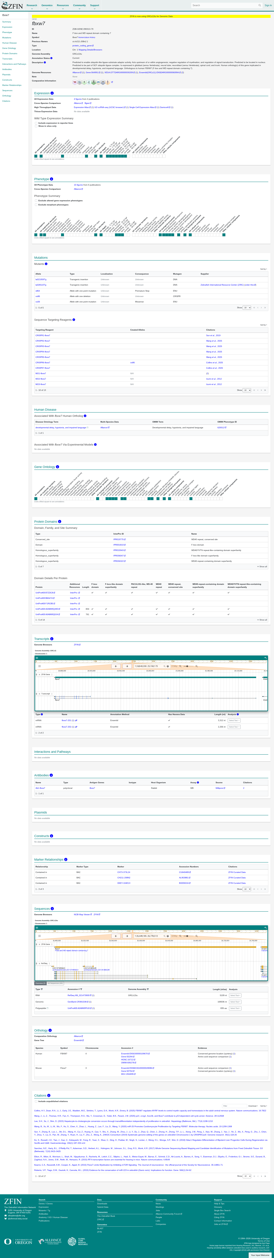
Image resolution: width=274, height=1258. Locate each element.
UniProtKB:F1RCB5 (44, 603)
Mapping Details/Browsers (90, 50)
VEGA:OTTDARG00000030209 (118, 72)
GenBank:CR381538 (77, 1002)
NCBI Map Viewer (82, 914)
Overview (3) (40, 983)
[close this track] (39, 674)
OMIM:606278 (127, 1062)
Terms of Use (264, 1241)
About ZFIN (219, 1214)
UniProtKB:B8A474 (44, 598)
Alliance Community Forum (168, 1214)
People (159, 1217)
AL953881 (183, 877)
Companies (161, 1224)
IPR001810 (118, 545)
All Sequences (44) (55, 983)
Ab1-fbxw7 (40, 788)
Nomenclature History (86, 37)
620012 (220, 427)
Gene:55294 (126, 1056)
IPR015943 (118, 550)
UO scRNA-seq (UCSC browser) (109, 107)
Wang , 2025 (214, 341)
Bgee (87, 103)
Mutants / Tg (44, 1210)
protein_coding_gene (82, 45)
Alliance (75, 72)
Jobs (158, 1210)
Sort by (263, 269)
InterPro (74, 593)
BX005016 (184, 883)
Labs (158, 1221)
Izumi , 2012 (214, 379)
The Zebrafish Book (106, 1216)
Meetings (160, 1207)
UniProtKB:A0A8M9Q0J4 (47, 614)
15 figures (78, 185)
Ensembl (78, 1040)
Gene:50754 (126, 1071)
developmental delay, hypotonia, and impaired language (61, 427)
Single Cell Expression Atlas (141, 107)
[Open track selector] (40, 666)
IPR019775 (118, 539)
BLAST (100, 1228)
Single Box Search (222, 1210)
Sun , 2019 (213, 335)
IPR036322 (118, 561)
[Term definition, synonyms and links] (87, 427)
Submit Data (102, 1207)
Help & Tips (219, 1203)
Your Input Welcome (260, 1255)
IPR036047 (118, 556)
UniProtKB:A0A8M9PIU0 (79, 1008)
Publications (44, 1221)
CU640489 (184, 872)
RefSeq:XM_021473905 (78, 995)
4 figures (78, 99)
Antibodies (43, 1214)
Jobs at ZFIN (220, 1224)
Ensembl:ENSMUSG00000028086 (136, 1068)
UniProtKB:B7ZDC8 (44, 593)
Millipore (219, 788)
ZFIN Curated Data (237, 872)
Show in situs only (47, 126)
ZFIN (76, 644)
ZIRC (99, 1219)
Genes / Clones (46, 1203)
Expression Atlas (81, 107)
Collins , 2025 (214, 362)
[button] (42, 989)
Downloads (102, 1203)
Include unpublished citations (53, 1101)
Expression (44, 1207)
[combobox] (227, 5)
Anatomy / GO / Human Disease (53, 1217)
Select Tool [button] (233, 720)
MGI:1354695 (127, 1074)
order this (249, 285)
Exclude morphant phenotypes (53, 205)
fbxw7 (92, 788)
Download (252, 1106)
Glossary (218, 1207)
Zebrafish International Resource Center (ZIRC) (222, 285)
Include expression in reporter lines (55, 123)
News (158, 1203)
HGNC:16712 (127, 1059)
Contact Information (223, 1221)
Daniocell (164, 107)
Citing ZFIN (219, 1217)
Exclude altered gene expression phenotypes (60, 200)
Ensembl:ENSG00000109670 (134, 1053)
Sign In (268, 5)
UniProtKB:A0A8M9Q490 (47, 609)
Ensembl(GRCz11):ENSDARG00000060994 (159, 72)
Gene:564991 (92, 72)
